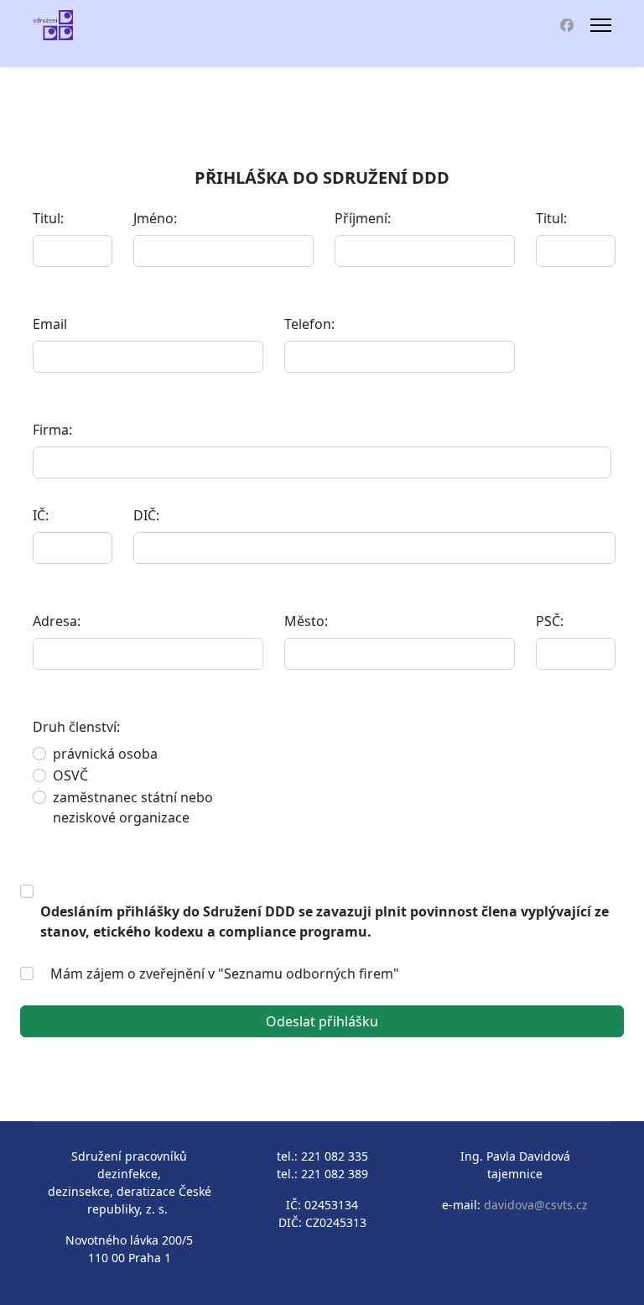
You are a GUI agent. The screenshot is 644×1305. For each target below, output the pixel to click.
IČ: (41, 515)
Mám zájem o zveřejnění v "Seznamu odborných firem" (224, 973)
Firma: (52, 429)
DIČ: (146, 515)
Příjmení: (363, 218)
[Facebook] (567, 25)
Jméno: (155, 218)
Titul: (48, 218)
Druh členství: (86, 727)
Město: (306, 621)
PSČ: (550, 621)
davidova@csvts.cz (536, 1205)
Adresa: (56, 621)
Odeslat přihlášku (322, 1021)
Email (50, 324)
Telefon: (309, 324)
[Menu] (600, 25)
